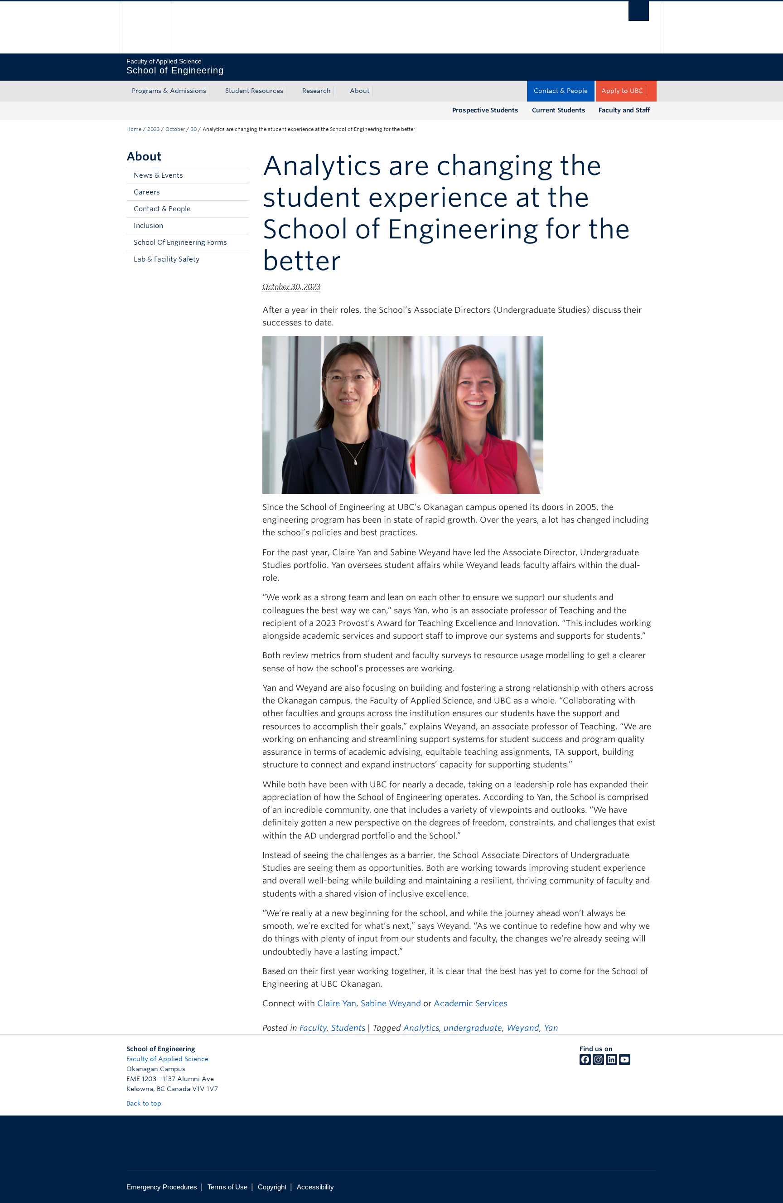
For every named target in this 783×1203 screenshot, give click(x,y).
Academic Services (471, 1003)
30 (194, 129)
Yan (551, 1028)
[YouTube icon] (624, 1063)
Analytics (421, 1028)
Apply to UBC (622, 90)
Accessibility (315, 1187)
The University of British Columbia (146, 27)
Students (348, 1028)
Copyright (272, 1187)
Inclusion (148, 226)
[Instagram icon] (598, 1063)
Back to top (144, 1103)
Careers (147, 192)
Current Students (558, 110)
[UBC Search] (638, 11)
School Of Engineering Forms (180, 242)
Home (133, 129)
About (359, 90)
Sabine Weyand (391, 1003)
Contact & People (561, 90)
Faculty (313, 1028)
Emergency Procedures (161, 1187)
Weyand (523, 1028)
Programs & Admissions (169, 90)
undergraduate (473, 1028)
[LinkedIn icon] (611, 1063)
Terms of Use (227, 1187)
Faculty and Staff (624, 110)
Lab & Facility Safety (166, 259)
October (175, 129)
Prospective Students (485, 110)
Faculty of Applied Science (167, 1058)
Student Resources (254, 90)
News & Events (158, 175)
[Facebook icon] (585, 1063)
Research (316, 90)
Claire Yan (336, 1003)
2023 (153, 129)
